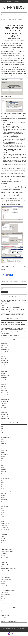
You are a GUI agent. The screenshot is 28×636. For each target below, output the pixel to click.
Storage (3, 521)
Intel (2, 484)
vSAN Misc (3, 581)
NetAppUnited (4, 506)
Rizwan (3, 324)
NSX (2, 508)
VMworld (3, 555)
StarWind (3, 519)
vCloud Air (3, 540)
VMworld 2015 (4, 557)
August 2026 (4, 343)
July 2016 (3, 386)
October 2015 (4, 401)
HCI (2, 465)
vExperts (3, 545)
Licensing (3, 493)
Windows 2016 (4, 603)
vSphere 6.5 (4, 588)
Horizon (3, 473)
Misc (2, 497)
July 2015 (3, 403)
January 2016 (4, 394)
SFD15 (2, 512)
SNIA (2, 514)
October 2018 (4, 351)
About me (17, 1)
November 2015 (5, 399)
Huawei (3, 476)
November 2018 (5, 349)
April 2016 (3, 388)
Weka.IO (3, 598)
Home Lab (3, 469)
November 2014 (5, 418)
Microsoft (3, 495)
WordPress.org (4, 617)
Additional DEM (14, 281)
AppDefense (4, 435)
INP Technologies (5, 322)
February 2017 (4, 373)
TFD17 (2, 532)
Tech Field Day (4, 527)
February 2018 (4, 360)
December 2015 (5, 397)
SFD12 (2, 510)
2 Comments (21, 40)
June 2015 (3, 405)
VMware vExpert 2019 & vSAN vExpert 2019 (11, 307)
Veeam (3, 542)
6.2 (2, 426)
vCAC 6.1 (6, 283)
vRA (7, 281)
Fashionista (11, 629)
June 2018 (3, 354)
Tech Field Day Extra (5, 529)
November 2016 (5, 377)
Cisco (2, 441)
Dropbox (3, 456)
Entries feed (4, 613)
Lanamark (3, 486)
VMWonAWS (4, 553)
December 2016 (5, 375)
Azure (2, 439)
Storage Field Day (5, 523)
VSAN (2, 575)
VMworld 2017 (4, 562)
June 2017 (3, 366)
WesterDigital (4, 601)
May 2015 (3, 407)
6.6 (2, 430)
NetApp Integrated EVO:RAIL (7, 504)
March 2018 (4, 358)
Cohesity (3, 445)
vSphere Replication (5, 594)
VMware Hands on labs (6, 549)
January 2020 (4, 345)
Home (4, 1)
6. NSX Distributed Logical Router (11, 335)
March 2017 (4, 371)
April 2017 (3, 369)
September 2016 (5, 382)
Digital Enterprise (5, 454)
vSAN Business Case (6, 579)
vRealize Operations (6, 570)
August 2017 (4, 364)
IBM (2, 480)
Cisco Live (3, 443)
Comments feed (5, 615)
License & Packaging (6, 491)
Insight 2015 (4, 482)
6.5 (2, 428)
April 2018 (3, 356)
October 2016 (4, 379)
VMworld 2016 (4, 560)
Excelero (3, 460)
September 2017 (5, 362)
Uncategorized (4, 534)
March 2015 (4, 412)
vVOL (2, 596)
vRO (2, 573)
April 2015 (3, 410)
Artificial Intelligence (6, 437)
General (3, 463)
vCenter (3, 538)
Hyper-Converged (5, 478)
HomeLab (3, 471)
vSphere (3, 583)
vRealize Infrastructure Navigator (8, 568)
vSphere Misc (4, 592)
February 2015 (4, 414)
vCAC (4, 281)
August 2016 (4, 384)
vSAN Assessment (5, 577)
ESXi (2, 458)
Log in (2, 611)
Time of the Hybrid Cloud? (16, 322)
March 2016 (4, 390)
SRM (2, 517)
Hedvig (3, 467)
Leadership (10, 1)
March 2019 (4, 347)
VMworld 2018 (4, 564)
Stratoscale (4, 525)
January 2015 (4, 416)
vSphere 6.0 (4, 585)
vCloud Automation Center (14, 283)
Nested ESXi (4, 499)
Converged (3, 448)
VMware (3, 547)
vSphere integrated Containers (8, 590)
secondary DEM (22, 281)
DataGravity (4, 450)
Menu (3, 14)
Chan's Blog (14, 7)
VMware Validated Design (7, 551)
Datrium (3, 452)
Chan (15, 40)
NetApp (3, 501)
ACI (2, 432)
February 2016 (4, 392)
